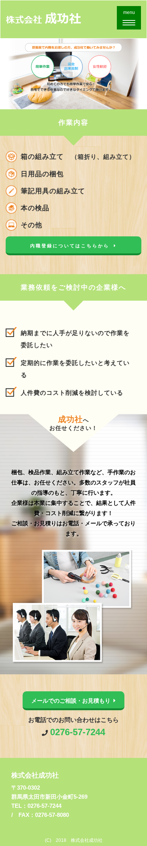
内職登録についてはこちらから (69, 245)
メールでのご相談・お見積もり (70, 700)
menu (131, 19)
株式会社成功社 (35, 775)
